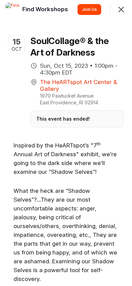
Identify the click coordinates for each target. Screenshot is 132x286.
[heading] (45, 9)
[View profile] (12, 9)
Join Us (89, 9)
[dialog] (66, 143)
